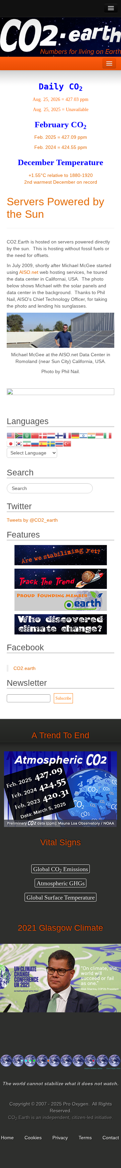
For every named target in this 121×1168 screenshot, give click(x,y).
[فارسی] (27, 443)
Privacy (60, 1137)
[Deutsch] (75, 435)
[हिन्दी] (91, 435)
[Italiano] (108, 435)
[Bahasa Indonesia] (99, 435)
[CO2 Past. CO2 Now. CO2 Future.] (60, 1065)
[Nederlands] (51, 435)
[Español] (43, 443)
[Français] (67, 435)
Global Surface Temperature (61, 897)
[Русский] (35, 443)
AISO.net (28, 272)
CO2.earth (24, 668)
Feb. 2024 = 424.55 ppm (60, 147)
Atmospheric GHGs (61, 883)
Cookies (33, 1137)
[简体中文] (35, 435)
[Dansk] (43, 435)
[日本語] (11, 443)
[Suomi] (59, 435)
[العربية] (27, 435)
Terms (85, 1137)
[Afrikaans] (19, 435)
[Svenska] (51, 443)
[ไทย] (59, 443)
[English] (11, 435)
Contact (111, 1137)
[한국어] (19, 443)
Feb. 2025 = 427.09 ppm (60, 137)
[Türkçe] (67, 443)
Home (7, 1137)
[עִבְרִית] (83, 435)
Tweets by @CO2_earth (32, 520)
